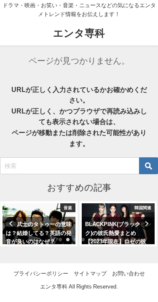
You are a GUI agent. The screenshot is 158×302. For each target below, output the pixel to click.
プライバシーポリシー (40, 273)
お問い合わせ (128, 273)
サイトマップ (90, 273)
